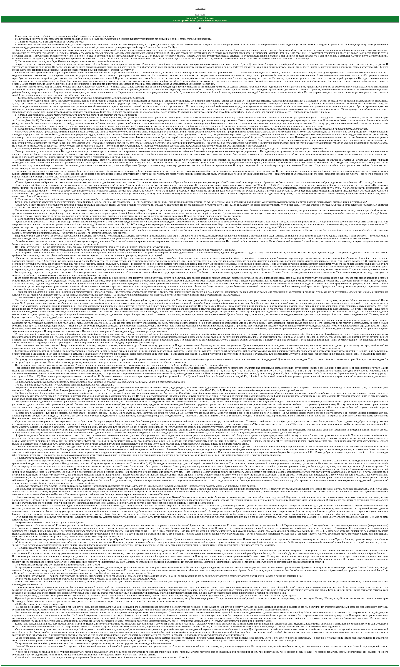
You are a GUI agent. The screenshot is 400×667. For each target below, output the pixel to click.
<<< (197, 14)
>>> (203, 14)
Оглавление (200, 8)
